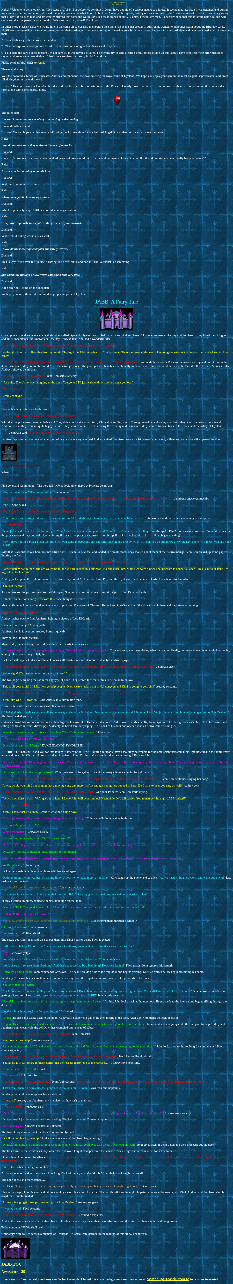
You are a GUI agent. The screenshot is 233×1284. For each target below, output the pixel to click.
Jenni (41, 62)
